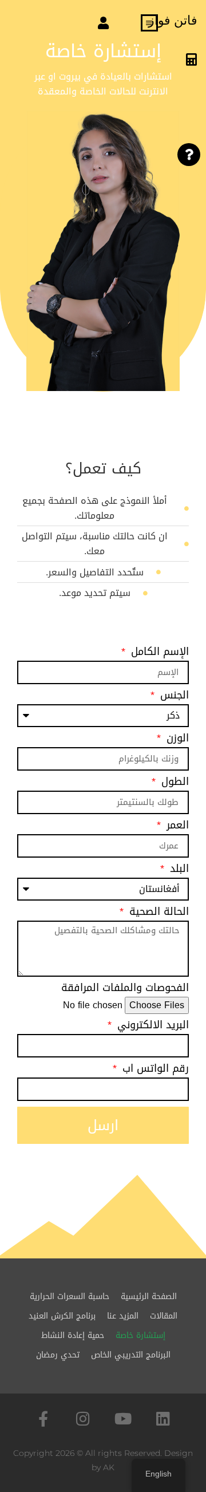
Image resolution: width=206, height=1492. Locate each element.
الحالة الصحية (157, 913)
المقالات (163, 1316)
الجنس (173, 697)
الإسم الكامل (158, 653)
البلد (178, 870)
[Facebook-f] (43, 1418)
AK (108, 1467)
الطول (173, 783)
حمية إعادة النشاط (72, 1335)
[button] (103, 23)
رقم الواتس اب (154, 1070)
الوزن (176, 740)
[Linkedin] (163, 1418)
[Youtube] (123, 1418)
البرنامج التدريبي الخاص (131, 1355)
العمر (176, 827)
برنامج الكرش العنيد (62, 1316)
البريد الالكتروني (151, 1027)
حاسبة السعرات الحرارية (69, 1296)
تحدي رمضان (58, 1355)
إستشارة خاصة (140, 1335)
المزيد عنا (122, 1316)
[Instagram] (83, 1418)
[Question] (188, 154)
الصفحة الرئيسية (149, 1296)
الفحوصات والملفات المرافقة (125, 989)
